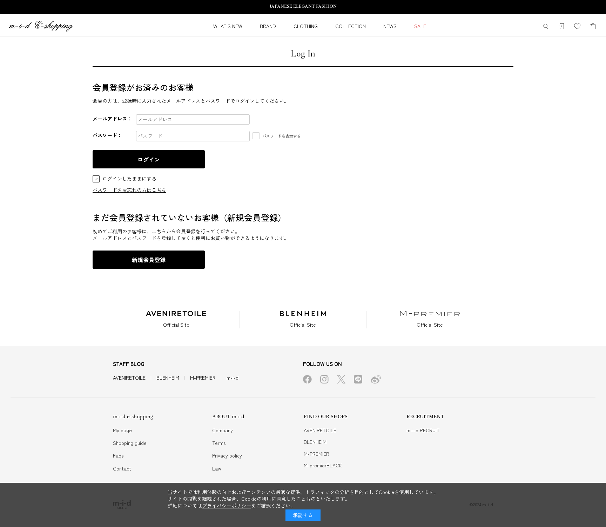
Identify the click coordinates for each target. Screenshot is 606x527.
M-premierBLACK (323, 465)
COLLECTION (350, 25)
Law (216, 468)
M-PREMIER (203, 377)
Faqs (118, 455)
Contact (122, 468)
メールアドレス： (112, 118)
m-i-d (232, 377)
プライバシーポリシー (226, 505)
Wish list (577, 26)
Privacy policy (227, 455)
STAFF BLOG (128, 363)
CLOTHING (306, 25)
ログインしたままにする (129, 178)
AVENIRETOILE (129, 377)
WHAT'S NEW (227, 25)
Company (222, 430)
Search (545, 26)
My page (122, 430)
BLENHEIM (167, 377)
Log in (561, 26)
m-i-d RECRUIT (423, 430)
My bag (592, 26)
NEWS (390, 25)
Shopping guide (130, 442)
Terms (218, 442)
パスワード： (107, 135)
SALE (420, 25)
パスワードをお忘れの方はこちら (129, 189)
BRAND (268, 25)
